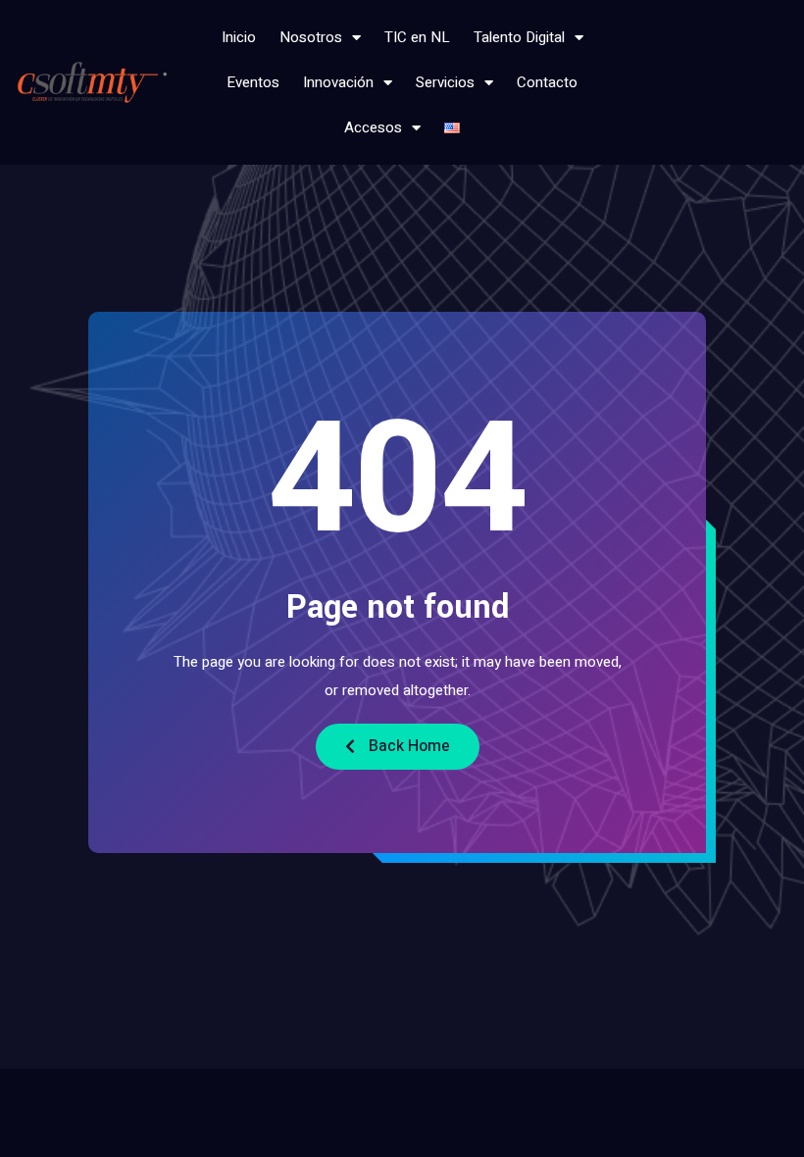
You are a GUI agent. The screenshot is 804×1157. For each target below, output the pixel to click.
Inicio (239, 37)
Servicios (445, 82)
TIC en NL (417, 37)
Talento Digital (519, 37)
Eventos (252, 82)
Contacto (547, 82)
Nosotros (310, 37)
